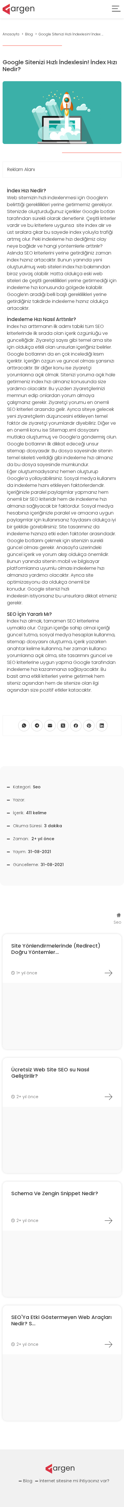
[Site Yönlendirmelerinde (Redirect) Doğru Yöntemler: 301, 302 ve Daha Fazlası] (108, 973)
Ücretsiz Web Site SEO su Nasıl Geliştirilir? (50, 1072)
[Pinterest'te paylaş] (89, 725)
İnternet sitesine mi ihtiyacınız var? (74, 1481)
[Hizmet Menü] (116, 9)
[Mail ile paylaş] (50, 725)
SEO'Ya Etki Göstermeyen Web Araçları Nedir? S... (61, 1320)
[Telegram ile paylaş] (37, 725)
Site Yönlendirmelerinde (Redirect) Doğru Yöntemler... (55, 949)
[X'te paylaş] (63, 725)
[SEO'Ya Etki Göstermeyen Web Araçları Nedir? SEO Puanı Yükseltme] (108, 1344)
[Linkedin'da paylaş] (102, 725)
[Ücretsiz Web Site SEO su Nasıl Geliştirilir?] (108, 1096)
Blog (27, 1481)
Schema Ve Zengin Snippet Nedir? (54, 1193)
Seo (37, 787)
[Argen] (18, 8)
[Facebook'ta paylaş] (76, 725)
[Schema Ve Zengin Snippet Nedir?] (108, 1220)
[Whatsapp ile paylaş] (24, 725)
